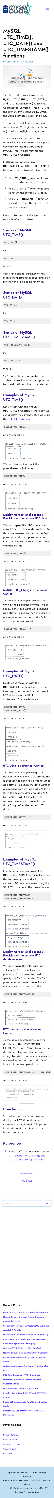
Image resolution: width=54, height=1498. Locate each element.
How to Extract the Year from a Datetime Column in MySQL (23, 1319)
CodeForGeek (9, 1449)
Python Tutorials (11, 1435)
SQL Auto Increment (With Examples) (21, 1375)
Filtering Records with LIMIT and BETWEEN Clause (25, 1395)
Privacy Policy (10, 1480)
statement (19, 419)
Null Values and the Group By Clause (20, 1388)
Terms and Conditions (29, 1480)
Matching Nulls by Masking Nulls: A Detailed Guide (24, 1359)
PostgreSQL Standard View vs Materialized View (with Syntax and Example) (24, 1341)
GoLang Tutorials (11, 1444)
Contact (46, 1480)
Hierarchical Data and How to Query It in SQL (26, 1334)
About (27, 1484)
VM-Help (7, 1453)
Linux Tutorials (10, 1439)
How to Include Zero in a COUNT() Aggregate (25, 1353)
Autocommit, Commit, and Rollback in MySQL (25, 1312)
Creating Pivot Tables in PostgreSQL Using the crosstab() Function (26, 1328)
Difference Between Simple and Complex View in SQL (26, 1368)
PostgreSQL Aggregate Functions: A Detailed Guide (25, 1404)
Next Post (27, 1181)
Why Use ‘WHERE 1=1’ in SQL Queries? (22, 1348)
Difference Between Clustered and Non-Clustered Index (22, 1381)
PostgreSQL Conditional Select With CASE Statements (23, 1412)
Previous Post (27, 1173)
